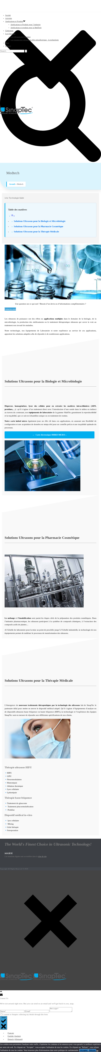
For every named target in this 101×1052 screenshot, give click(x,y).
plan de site (42, 856)
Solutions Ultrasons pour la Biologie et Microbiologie (39, 221)
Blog (7, 43)
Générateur (9, 31)
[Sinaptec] (50, 110)
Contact (8, 46)
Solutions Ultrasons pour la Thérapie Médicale (36, 231)
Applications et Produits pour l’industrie (26, 25)
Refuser (92, 1050)
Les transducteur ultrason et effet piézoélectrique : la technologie (35, 40)
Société (8, 15)
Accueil (12, 184)
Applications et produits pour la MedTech (26, 28)
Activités (8, 18)
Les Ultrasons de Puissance (21, 37)
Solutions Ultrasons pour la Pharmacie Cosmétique (38, 226)
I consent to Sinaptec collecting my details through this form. (25, 1015)
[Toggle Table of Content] (12, 215)
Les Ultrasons (10, 34)
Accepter (83, 1050)
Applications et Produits (14, 21)
